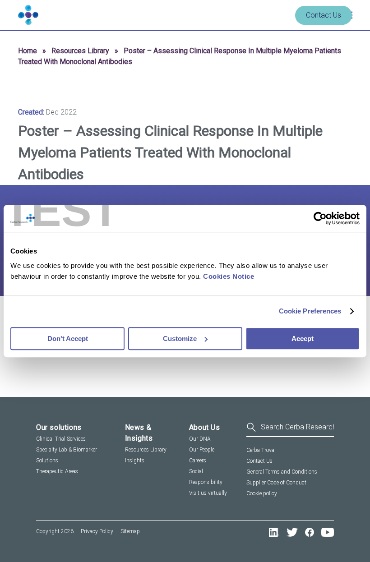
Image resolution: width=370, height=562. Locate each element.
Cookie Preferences (310, 311)
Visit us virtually (208, 493)
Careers (197, 460)
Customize (180, 338)
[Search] (290, 428)
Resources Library (80, 50)
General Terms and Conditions (281, 472)
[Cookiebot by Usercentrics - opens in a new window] (320, 218)
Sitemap (130, 531)
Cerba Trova (260, 450)
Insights (134, 460)
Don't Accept (67, 338)
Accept (302, 338)
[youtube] (327, 532)
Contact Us (323, 15)
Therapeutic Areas (57, 471)
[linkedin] (274, 532)
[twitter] (292, 532)
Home (27, 50)
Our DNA (200, 439)
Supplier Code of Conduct (276, 482)
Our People (201, 450)
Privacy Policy (97, 531)
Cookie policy (261, 493)
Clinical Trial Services (61, 439)
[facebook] (309, 532)
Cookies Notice (228, 276)
